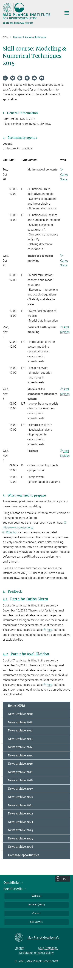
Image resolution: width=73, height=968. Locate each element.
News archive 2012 (20, 730)
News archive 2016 (20, 763)
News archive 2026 (20, 846)
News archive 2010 (20, 714)
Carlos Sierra (64, 177)
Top (65, 879)
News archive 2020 (20, 797)
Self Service (36, 922)
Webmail (36, 896)
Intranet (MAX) (36, 904)
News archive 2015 (20, 755)
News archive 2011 (20, 722)
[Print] (41, 78)
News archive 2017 (20, 772)
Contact (36, 913)
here (49, 629)
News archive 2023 (20, 822)
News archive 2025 (20, 838)
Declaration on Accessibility (36, 952)
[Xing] (27, 78)
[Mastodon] (20, 78)
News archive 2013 (20, 739)
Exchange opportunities (23, 855)
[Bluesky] (12, 78)
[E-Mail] (34, 78)
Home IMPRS (17, 705)
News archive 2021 (20, 805)
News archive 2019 (20, 788)
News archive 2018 (20, 780)
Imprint (19, 948)
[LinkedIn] (5, 78)
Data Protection (48, 948)
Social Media (13, 889)
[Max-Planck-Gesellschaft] (21, 937)
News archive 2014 (20, 747)
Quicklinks (12, 882)
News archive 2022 (20, 813)
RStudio (11, 532)
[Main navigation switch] (66, 12)
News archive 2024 (20, 830)
